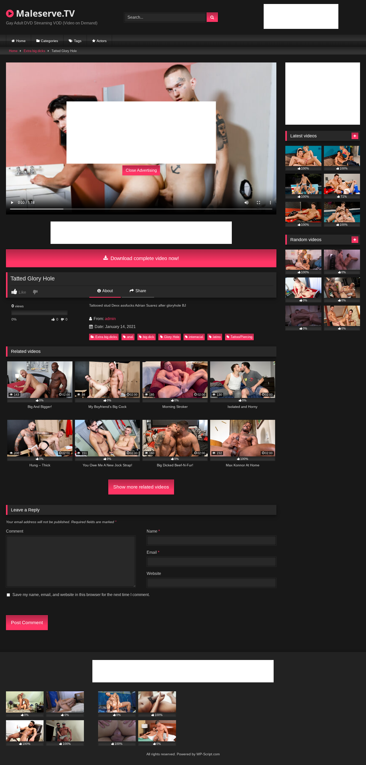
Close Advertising (141, 170)
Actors (102, 41)
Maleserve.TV (44, 13)
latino (217, 337)
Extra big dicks (34, 51)
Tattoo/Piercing (241, 337)
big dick (148, 337)
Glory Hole (171, 337)
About (107, 291)
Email (153, 552)
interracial (196, 337)
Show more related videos (141, 487)
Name (153, 531)
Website (154, 573)
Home (21, 41)
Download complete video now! (144, 258)
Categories (49, 41)
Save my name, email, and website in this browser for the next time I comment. (81, 595)
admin (110, 319)
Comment (14, 531)
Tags (77, 41)
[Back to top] (350, 750)
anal (130, 337)
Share (140, 291)
